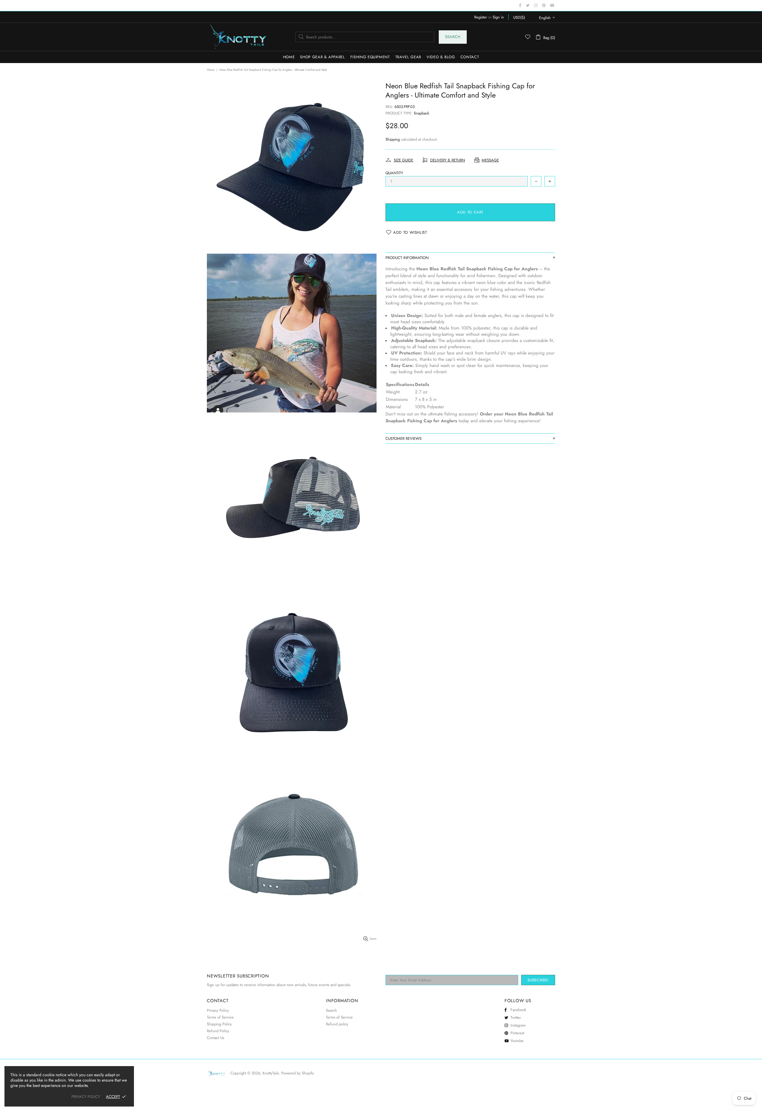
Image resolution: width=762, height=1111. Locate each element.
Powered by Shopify (297, 1073)
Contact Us (215, 1037)
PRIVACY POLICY (85, 1096)
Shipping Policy (219, 1024)
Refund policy (337, 1024)
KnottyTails (238, 36)
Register (480, 17)
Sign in (498, 17)
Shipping (392, 139)
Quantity (394, 172)
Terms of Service (220, 1017)
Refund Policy (218, 1030)
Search (452, 37)
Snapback (421, 113)
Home (210, 70)
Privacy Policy (218, 1010)
